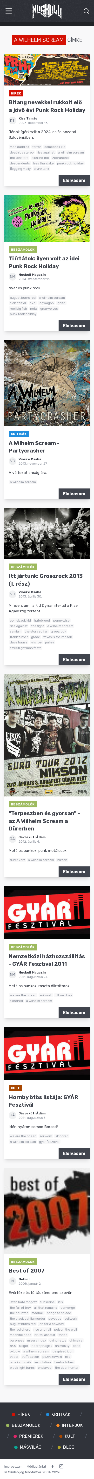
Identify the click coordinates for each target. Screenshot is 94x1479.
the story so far (36, 631)
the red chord (20, 1329)
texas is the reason (57, 637)
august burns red (23, 297)
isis (60, 1302)
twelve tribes (64, 1362)
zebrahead (60, 158)
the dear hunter (67, 1367)
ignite (61, 303)
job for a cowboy (51, 1324)
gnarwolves (49, 308)
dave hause (18, 642)
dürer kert (17, 860)
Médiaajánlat (36, 1466)
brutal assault (44, 1335)
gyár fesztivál (49, 1142)
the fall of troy (20, 1307)
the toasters (19, 158)
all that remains (45, 1307)
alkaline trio (40, 158)
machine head (20, 1335)
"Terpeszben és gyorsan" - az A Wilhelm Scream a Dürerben (44, 821)
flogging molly (20, 169)
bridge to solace (59, 1313)
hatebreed (42, 620)
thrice (63, 1335)
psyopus (54, 1318)
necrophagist (42, 1346)
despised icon (63, 1351)
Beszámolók (22, 249)
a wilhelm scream (71, 152)
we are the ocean (23, 995)
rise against (45, 152)
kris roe (36, 642)
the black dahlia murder (27, 1318)
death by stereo (22, 152)
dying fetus (57, 1340)
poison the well (65, 1329)
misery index (36, 1340)
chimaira (75, 1340)
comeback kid (54, 147)
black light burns (22, 1367)
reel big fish (18, 308)
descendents (20, 163)
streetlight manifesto (25, 648)
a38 (13, 1346)
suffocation (30, 1357)
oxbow (15, 1351)
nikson (62, 860)
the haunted (19, 1313)
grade (35, 637)
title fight (37, 626)
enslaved (45, 1367)
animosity (62, 1346)
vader (14, 1357)
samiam (15, 631)
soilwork (46, 995)
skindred (16, 1001)
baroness (17, 1340)
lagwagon (46, 303)
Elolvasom (74, 180)
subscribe (47, 1302)
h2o (32, 303)
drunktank (41, 169)
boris (76, 1346)
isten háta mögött (23, 1302)
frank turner (19, 637)
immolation (42, 1362)
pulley (49, 642)
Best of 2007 (27, 1270)
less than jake (43, 163)
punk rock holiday (70, 163)
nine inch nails (20, 1362)
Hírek (16, 93)
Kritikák (19, 434)
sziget (23, 1346)
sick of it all (18, 303)
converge (67, 1307)
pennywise (61, 620)
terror (36, 147)
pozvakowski (52, 1357)
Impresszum (13, 1466)
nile (67, 1357)
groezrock (58, 631)
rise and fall (42, 1329)
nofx (33, 308)
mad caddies (19, 147)
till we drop (63, 995)
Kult (15, 1088)
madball (37, 1313)
